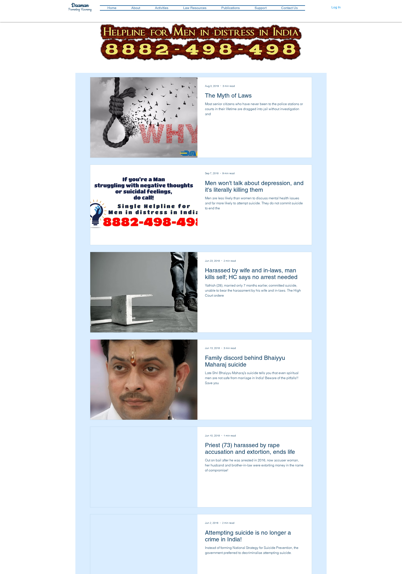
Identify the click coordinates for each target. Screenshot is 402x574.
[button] (161, 8)
